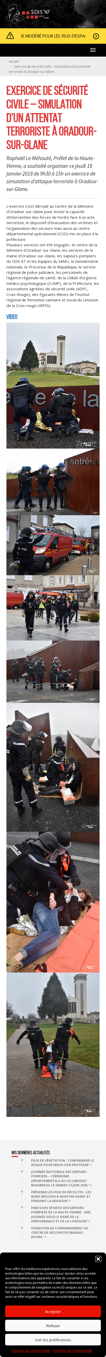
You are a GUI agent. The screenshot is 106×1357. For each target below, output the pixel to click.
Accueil (14, 61)
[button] (98, 1259)
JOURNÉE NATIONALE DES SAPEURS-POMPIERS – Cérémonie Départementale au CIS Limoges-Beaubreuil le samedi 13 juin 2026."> (61, 1178)
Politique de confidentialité (30, 1351)
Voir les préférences (53, 1339)
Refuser (53, 1325)
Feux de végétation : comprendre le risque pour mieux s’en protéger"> (62, 1162)
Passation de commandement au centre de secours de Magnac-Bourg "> (59, 1232)
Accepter (53, 1311)
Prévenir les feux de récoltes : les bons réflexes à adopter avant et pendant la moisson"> (61, 1196)
